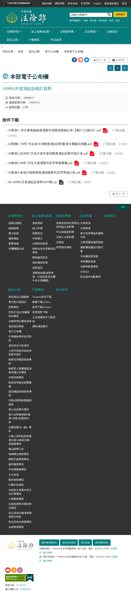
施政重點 (14, 238)
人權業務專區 (16, 499)
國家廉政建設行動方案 (91, 249)
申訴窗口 (37, 238)
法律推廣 (85, 228)
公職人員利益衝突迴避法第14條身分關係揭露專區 (20, 440)
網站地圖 (47, 3)
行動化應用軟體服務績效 (20, 402)
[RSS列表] (14, 570)
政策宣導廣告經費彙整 (20, 384)
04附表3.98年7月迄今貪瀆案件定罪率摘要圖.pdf (76, 163)
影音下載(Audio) (41, 307)
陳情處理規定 (40, 257)
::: (2, 2)
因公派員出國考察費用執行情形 (20, 515)
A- (110, 68)
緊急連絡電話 (111, 3)
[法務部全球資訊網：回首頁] (25, 17)
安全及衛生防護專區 (20, 522)
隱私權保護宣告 (49, 542)
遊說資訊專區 (16, 326)
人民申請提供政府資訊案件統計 (20, 352)
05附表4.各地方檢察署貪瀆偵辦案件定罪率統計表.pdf (84, 173)
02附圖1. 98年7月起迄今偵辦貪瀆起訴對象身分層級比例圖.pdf (96, 144)
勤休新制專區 (16, 479)
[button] (74, 59)
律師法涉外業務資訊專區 (43, 250)
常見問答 (85, 3)
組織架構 (14, 228)
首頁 (124, 3)
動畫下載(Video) (41, 302)
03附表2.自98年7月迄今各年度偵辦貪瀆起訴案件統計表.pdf (92, 154)
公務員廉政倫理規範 (91, 242)
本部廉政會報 (88, 261)
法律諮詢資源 (40, 243)
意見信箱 (85, 542)
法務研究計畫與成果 (20, 321)
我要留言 (37, 233)
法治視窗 (90, 31)
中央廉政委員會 (89, 256)
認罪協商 (102, 20)
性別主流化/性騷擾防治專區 (19, 314)
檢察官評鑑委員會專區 (20, 361)
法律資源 (85, 223)
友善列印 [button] (120, 60)
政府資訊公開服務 (19, 297)
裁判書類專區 (16, 464)
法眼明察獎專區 (89, 266)
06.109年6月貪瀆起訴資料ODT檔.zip (61, 182)
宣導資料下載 (40, 312)
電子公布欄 (52, 51)
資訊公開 (12, 39)
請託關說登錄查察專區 (20, 393)
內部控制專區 (16, 377)
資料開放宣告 (101, 542)
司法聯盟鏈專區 (17, 469)
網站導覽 (59, 3)
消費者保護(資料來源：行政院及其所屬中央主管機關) (43, 276)
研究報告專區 (64, 247)
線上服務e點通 (40, 31)
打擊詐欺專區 (16, 485)
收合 (122, 207)
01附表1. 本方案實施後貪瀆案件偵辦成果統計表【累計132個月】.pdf (105, 130)
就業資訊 (37, 267)
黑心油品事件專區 (19, 409)
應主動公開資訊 (17, 302)
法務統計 (112, 31)
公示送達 (14, 474)
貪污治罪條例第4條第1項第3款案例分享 (19, 418)
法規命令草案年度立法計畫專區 (20, 492)
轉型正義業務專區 (19, 459)
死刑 (111, 20)
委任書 (93, 20)
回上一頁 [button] (101, 60)
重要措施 (14, 243)
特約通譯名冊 (40, 262)
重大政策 (14, 233)
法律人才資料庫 (65, 237)
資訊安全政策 (69, 542)
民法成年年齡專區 (90, 276)
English (97, 3)
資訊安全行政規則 (19, 345)
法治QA (84, 271)
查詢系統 (37, 223)
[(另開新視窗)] (8, 570)
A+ (124, 68)
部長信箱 (72, 3)
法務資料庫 (67, 31)
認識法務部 (15, 223)
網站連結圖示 (40, 326)
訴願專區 (14, 307)
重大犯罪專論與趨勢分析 (91, 235)
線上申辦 (37, 228)
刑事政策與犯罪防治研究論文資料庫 (67, 225)
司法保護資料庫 (65, 232)
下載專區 (34, 39)
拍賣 (117, 20)
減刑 (86, 20)
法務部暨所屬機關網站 (19, 3)
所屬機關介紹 (16, 248)
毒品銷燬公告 (16, 449)
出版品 (60, 242)
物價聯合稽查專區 (19, 454)
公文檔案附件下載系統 (43, 319)
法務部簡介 (13, 31)
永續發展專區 (16, 527)
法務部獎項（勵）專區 (20, 429)
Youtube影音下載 (42, 297)
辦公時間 (47, 552)
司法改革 (56, 39)
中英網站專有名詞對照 (20, 338)
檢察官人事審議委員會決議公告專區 (20, 370)
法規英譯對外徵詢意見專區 (20, 506)
